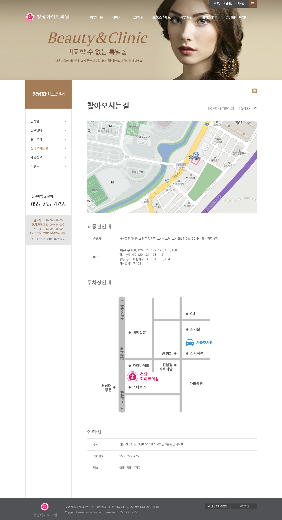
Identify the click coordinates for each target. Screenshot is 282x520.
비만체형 (137, 17)
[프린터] (254, 90)
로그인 (217, 3)
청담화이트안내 (237, 17)
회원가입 (227, 3)
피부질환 (186, 17)
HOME (212, 108)
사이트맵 (239, 3)
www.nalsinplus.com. (91, 512)
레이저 (117, 17)
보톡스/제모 (161, 17)
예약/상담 (209, 17)
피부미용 (96, 17)
